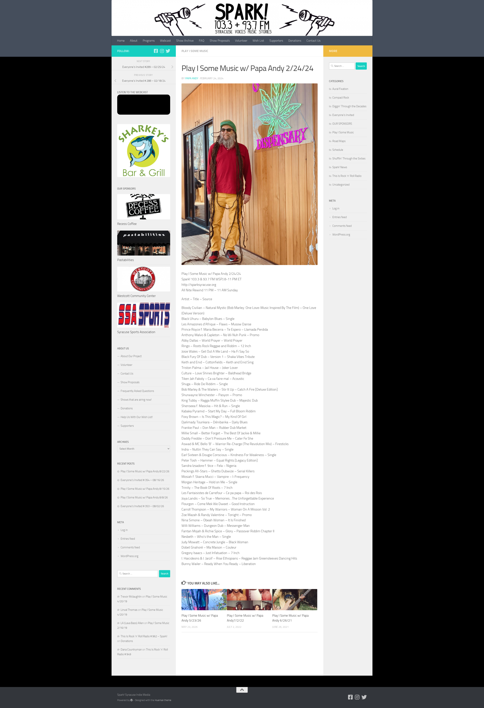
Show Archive (185, 40)
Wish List (258, 40)
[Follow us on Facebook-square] (156, 51)
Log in (124, 530)
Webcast (165, 40)
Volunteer (241, 40)
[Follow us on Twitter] (168, 51)
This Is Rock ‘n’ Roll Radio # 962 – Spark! (144, 636)
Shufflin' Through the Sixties (348, 158)
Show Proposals (220, 40)
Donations (294, 40)
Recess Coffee (127, 224)
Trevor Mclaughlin (131, 596)
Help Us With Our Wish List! (137, 417)
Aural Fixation (340, 89)
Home (121, 40)
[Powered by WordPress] (131, 700)
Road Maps (339, 141)
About (133, 40)
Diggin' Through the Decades (349, 106)
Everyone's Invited (343, 115)
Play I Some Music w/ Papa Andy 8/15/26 (145, 488)
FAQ (201, 40)
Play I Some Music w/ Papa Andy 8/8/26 (144, 497)
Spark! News (339, 167)
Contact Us (313, 40)
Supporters (276, 40)
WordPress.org (129, 556)
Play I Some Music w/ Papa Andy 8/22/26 (145, 471)
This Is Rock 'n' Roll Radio (346, 176)
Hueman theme (163, 700)
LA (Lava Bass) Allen (132, 623)
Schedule (337, 150)
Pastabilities (125, 260)
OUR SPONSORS (342, 123)
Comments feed (130, 547)
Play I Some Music (195, 51)
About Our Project (131, 356)
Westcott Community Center (136, 296)
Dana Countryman (131, 649)
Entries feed (128, 538)
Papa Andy (191, 78)
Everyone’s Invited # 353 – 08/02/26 (142, 506)
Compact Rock (340, 97)
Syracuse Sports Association (136, 332)
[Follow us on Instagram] (162, 51)
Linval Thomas (129, 610)
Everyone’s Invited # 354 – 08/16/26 (142, 480)
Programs (149, 40)
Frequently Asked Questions (137, 391)
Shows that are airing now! (136, 399)
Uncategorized (341, 184)
